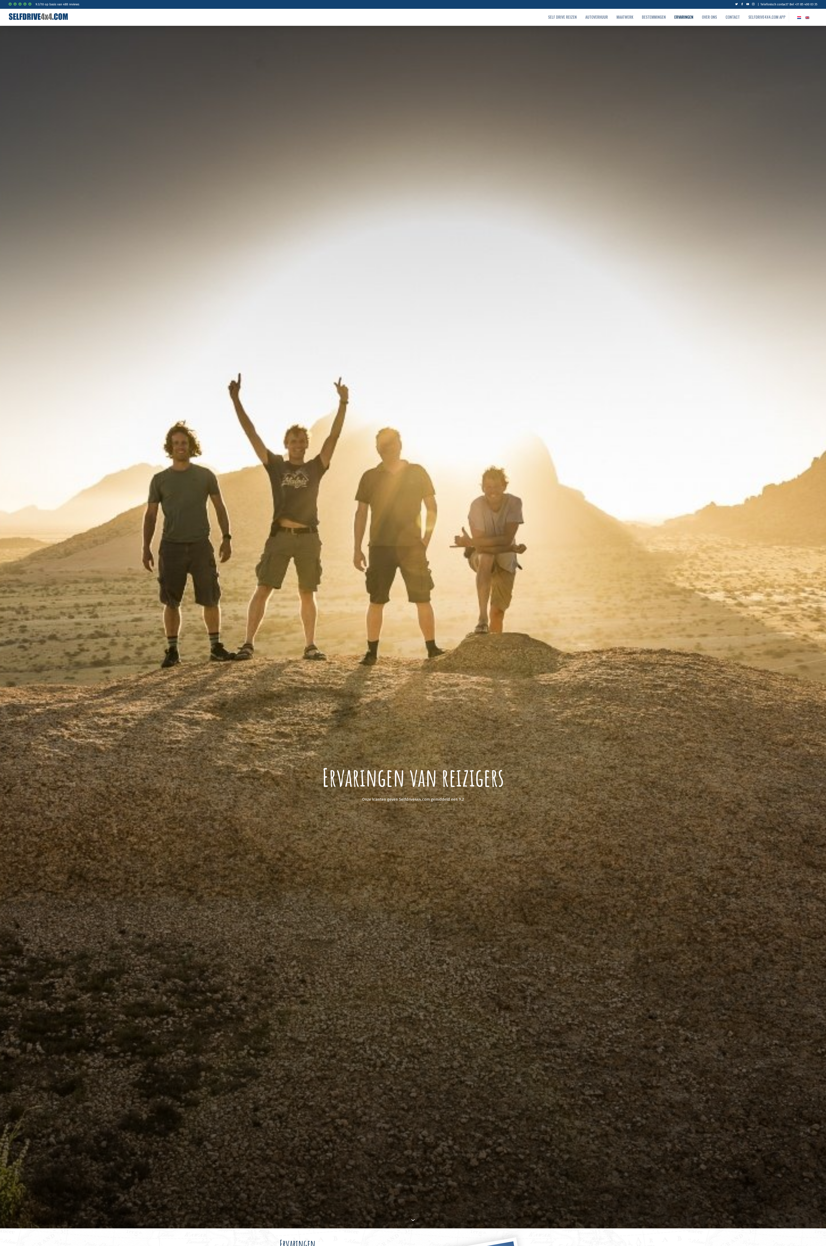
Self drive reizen (562, 17)
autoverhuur (596, 17)
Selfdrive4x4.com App (767, 17)
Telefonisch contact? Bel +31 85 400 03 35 (788, 4)
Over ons (709, 17)
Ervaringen (683, 17)
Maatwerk (624, 17)
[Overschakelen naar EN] (807, 17)
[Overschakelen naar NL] (799, 17)
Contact (733, 17)
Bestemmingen (654, 17)
